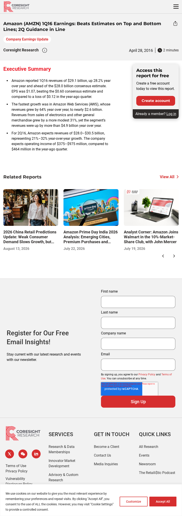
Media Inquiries (106, 464)
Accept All (163, 501)
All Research (148, 447)
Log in (171, 114)
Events (144, 455)
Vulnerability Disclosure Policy (19, 481)
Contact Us (102, 455)
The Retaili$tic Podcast (157, 473)
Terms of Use (16, 466)
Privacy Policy (146, 374)
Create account (156, 101)
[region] (91, 500)
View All (167, 176)
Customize (133, 501)
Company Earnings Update (27, 39)
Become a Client (106, 447)
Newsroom (147, 464)
